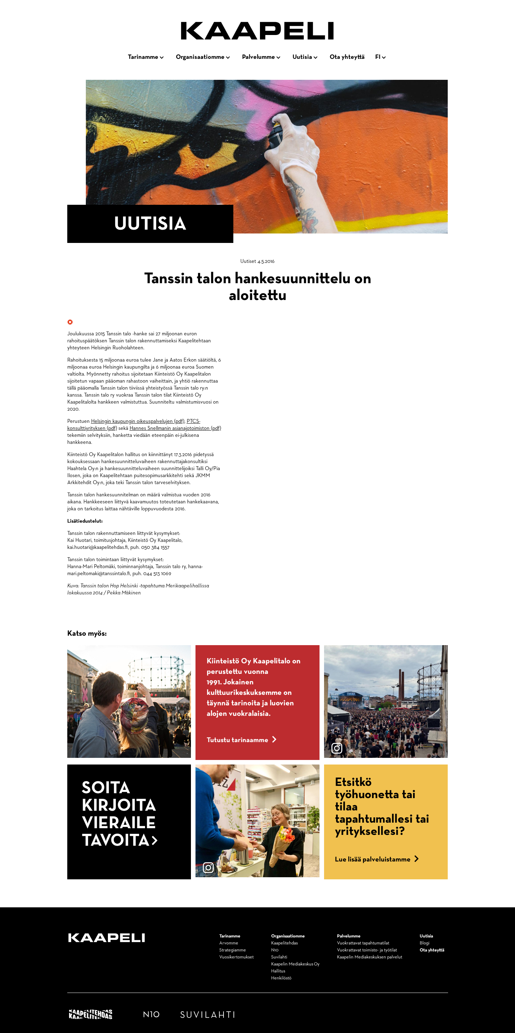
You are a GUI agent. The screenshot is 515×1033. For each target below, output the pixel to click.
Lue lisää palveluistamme (373, 859)
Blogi (425, 943)
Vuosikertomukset (236, 957)
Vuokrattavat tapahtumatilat (363, 943)
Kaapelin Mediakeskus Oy (295, 964)
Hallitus (278, 971)
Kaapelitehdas (284, 943)
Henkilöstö (281, 978)
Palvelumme (258, 57)
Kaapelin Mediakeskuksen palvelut (369, 957)
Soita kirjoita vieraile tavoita (119, 815)
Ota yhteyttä (347, 57)
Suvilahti (279, 957)
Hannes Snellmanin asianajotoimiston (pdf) (175, 428)
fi (377, 57)
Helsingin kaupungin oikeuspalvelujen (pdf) (137, 421)
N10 (275, 950)
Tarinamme (143, 57)
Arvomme (228, 943)
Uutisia (302, 57)
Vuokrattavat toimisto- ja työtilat (367, 950)
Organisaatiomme (200, 57)
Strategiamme (232, 950)
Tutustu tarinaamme (237, 740)
